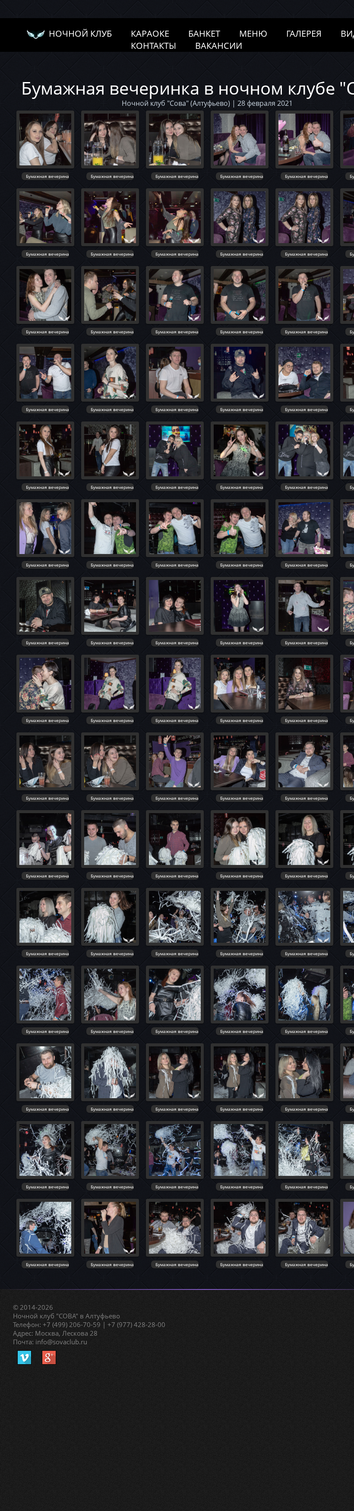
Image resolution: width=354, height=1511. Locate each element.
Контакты (153, 45)
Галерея (304, 33)
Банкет (204, 33)
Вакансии (218, 45)
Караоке (150, 33)
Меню (253, 33)
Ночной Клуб (78, 33)
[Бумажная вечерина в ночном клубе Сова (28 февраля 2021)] (45, 139)
